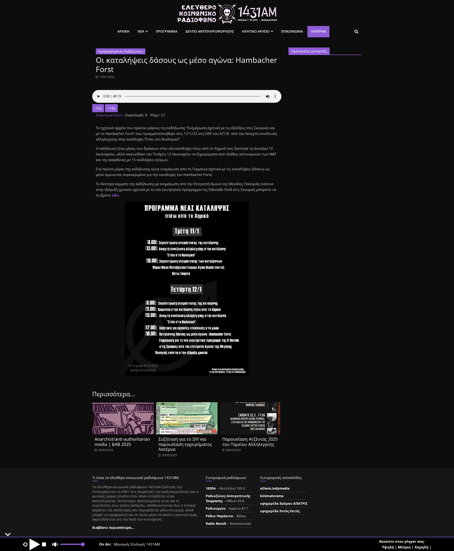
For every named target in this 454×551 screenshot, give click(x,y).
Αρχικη (124, 31)
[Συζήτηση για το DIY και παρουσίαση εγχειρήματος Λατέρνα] (187, 405)
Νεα (141, 31)
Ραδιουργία (215, 508)
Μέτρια (404, 547)
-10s (98, 108)
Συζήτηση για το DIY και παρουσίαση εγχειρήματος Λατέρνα (185, 444)
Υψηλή (388, 547)
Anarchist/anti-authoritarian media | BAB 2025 (122, 441)
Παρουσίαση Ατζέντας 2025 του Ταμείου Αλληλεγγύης (250, 441)
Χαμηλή (421, 547)
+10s (111, 108)
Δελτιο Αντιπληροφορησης (209, 31)
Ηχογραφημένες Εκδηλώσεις (120, 51)
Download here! (109, 115)
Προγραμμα (166, 31)
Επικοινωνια (292, 31)
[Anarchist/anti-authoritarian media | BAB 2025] (123, 405)
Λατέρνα (318, 31)
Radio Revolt (216, 523)
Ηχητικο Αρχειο (256, 31)
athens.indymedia (274, 488)
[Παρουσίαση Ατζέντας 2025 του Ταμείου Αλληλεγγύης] (250, 405)
